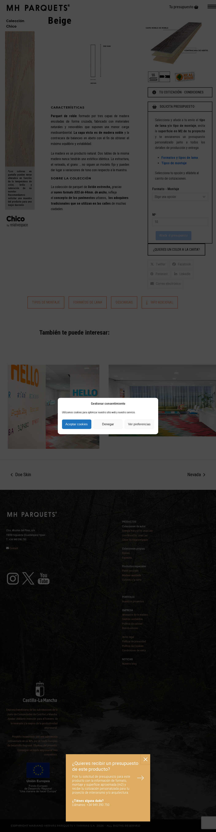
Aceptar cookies (76, 424)
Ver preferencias (139, 424)
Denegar (108, 424)
